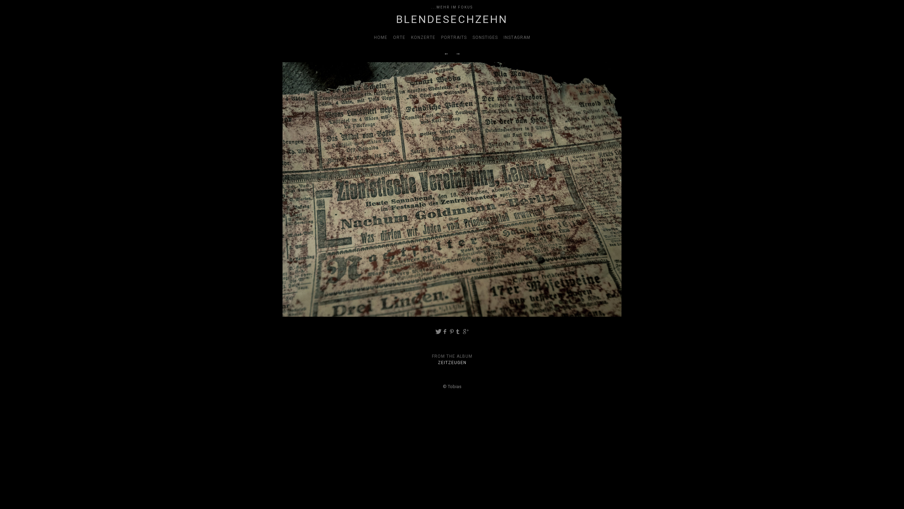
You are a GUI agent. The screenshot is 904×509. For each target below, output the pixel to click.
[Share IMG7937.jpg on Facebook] (445, 331)
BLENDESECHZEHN (452, 19)
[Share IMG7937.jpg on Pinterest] (452, 331)
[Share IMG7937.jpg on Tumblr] (459, 331)
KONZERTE (423, 37)
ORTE (399, 37)
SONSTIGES (485, 37)
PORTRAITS (454, 37)
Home (380, 37)
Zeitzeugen (452, 362)
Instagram (517, 37)
